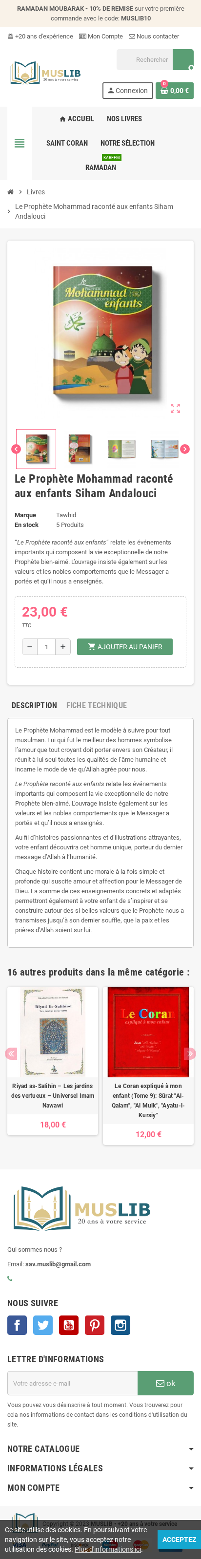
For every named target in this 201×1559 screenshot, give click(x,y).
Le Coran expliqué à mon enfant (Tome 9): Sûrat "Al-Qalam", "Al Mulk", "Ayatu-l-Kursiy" (148, 1101)
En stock (27, 524)
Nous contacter (157, 36)
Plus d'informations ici (108, 1549)
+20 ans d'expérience (40, 36)
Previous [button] (11, 1054)
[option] (52, 1066)
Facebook (17, 1325)
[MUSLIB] (44, 73)
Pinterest (94, 1325)
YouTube (69, 1325)
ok (170, 1383)
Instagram (120, 1325)
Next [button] (190, 1054)
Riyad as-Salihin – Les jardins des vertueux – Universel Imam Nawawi (53, 1096)
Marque (25, 515)
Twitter (43, 1325)
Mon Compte (104, 36)
